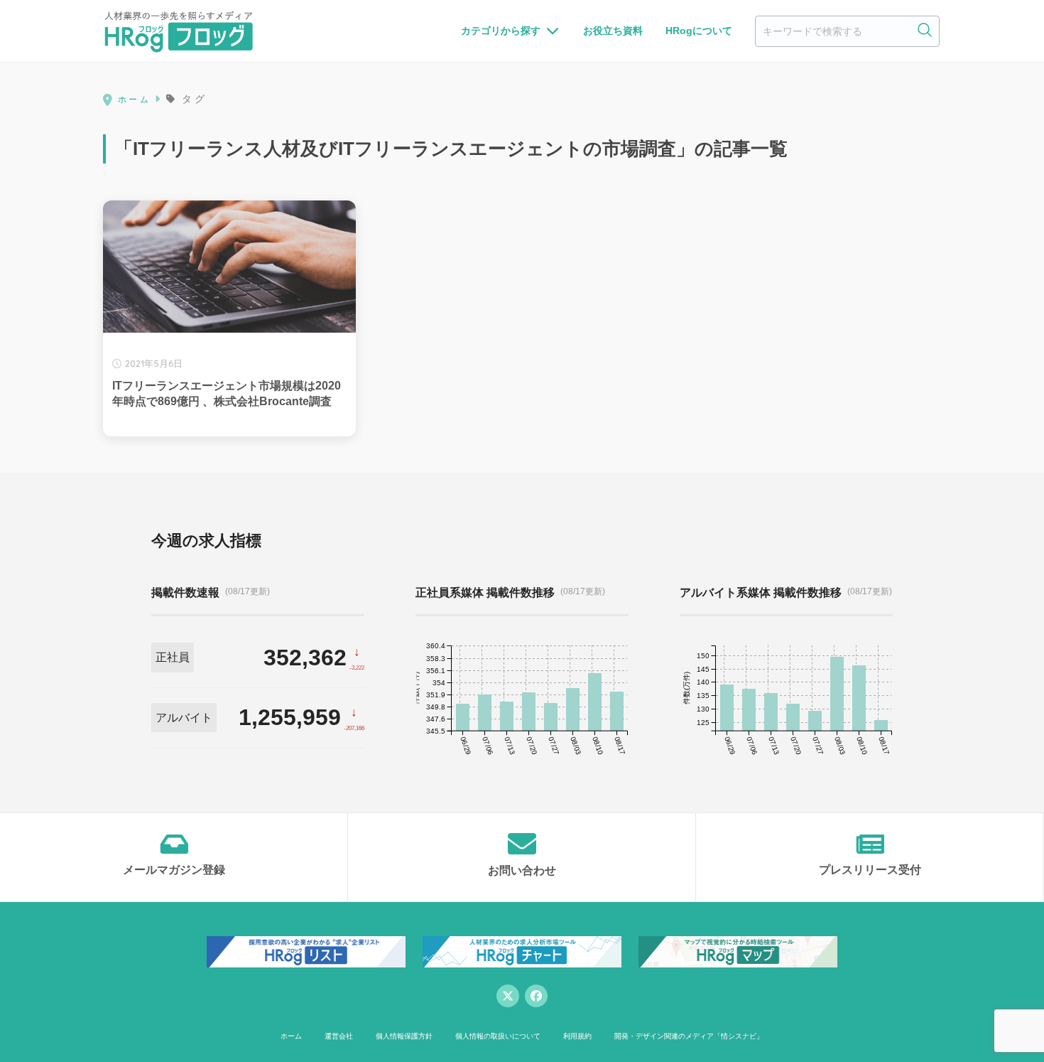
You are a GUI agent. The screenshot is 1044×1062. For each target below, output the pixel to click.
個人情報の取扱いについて (497, 1036)
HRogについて (698, 30)
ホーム (291, 1036)
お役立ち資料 (613, 30)
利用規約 (577, 1036)
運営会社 (339, 1036)
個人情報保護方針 (404, 1036)
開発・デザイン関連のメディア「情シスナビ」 (688, 1036)
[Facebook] (536, 996)
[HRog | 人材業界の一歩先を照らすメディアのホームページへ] (178, 31)
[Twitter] (507, 996)
